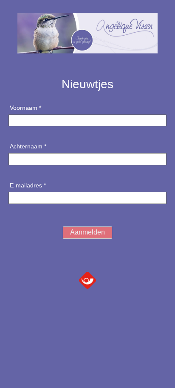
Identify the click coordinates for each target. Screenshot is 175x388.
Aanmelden (87, 232)
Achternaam (28, 146)
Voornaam (25, 107)
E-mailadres (28, 185)
